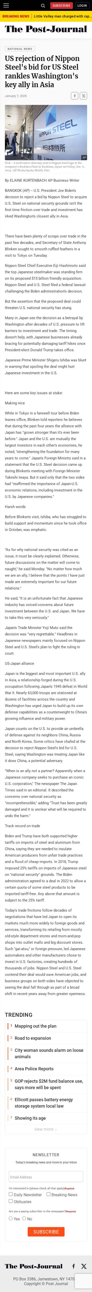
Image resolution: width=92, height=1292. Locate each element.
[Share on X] (83, 95)
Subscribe (62, 5)
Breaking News (64, 1195)
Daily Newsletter (28, 1195)
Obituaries (22, 1201)
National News (20, 49)
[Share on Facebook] (74, 95)
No (29, 1219)
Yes (17, 1219)
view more (44, 1129)
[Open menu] (6, 5)
